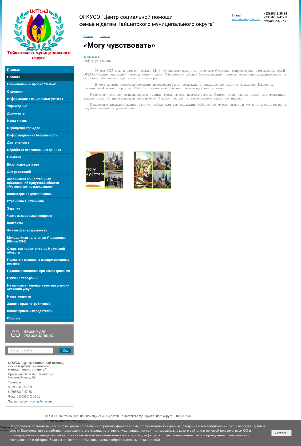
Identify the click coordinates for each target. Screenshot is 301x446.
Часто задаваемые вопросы (29, 216)
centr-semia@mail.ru (38, 401)
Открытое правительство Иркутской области (36, 250)
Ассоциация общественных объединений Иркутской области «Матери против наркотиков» (33, 182)
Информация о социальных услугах (35, 99)
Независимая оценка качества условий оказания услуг (38, 287)
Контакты (15, 223)
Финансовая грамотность (27, 230)
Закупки (13, 208)
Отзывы (13, 318)
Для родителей (19, 172)
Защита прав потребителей (29, 304)
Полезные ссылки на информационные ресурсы (38, 261)
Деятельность (18, 142)
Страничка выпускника (25, 201)
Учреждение (17, 106)
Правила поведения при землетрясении (38, 271)
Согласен (281, 433)
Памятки (14, 157)
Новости (13, 77)
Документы (16, 113)
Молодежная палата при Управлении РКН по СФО (36, 239)
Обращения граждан (23, 128)
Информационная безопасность (32, 135)
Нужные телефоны (22, 278)
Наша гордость (19, 296)
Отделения (15, 91)
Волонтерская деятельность (29, 194)
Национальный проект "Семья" (31, 84)
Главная (13, 70)
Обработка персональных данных (34, 150)
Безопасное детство (23, 164)
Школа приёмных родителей (29, 311)
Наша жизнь (17, 121)
